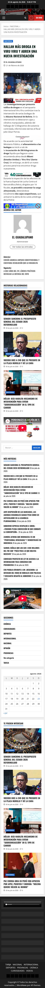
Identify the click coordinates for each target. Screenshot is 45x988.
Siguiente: (19, 270)
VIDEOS (29, 970)
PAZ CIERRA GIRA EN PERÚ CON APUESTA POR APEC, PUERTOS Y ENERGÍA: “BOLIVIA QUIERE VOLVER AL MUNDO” (21, 503)
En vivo (39, 17)
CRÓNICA (7, 623)
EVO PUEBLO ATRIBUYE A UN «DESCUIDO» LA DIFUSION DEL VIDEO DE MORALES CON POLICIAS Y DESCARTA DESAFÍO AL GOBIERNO (22, 572)
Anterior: (21, 259)
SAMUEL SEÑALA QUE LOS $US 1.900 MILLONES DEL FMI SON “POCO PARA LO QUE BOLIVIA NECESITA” (21, 550)
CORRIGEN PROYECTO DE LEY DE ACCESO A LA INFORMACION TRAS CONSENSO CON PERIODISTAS (21, 561)
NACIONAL (8, 41)
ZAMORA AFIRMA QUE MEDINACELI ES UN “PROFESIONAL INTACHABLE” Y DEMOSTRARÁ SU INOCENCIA (22, 539)
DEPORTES (8, 633)
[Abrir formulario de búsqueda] (25, 17)
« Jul (5, 713)
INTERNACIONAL (10, 638)
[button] (3, 17)
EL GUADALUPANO (13, 62)
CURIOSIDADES (9, 628)
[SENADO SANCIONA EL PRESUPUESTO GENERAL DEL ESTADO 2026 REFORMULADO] (22, 302)
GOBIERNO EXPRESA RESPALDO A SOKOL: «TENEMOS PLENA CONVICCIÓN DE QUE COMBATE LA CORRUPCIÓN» (22, 528)
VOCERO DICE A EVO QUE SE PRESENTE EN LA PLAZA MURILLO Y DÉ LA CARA (22, 362)
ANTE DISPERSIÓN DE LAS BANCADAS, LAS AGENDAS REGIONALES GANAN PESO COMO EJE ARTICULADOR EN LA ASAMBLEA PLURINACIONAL (21, 516)
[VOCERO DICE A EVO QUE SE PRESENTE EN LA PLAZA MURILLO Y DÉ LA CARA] (22, 344)
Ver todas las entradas (22, 247)
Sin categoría (9, 657)
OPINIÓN (7, 648)
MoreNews (22, 985)
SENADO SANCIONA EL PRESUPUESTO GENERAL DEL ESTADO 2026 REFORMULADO (20, 321)
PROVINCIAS (8, 653)
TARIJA (6, 662)
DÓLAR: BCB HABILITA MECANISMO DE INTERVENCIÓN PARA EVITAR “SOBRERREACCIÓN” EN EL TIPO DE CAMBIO (21, 403)
